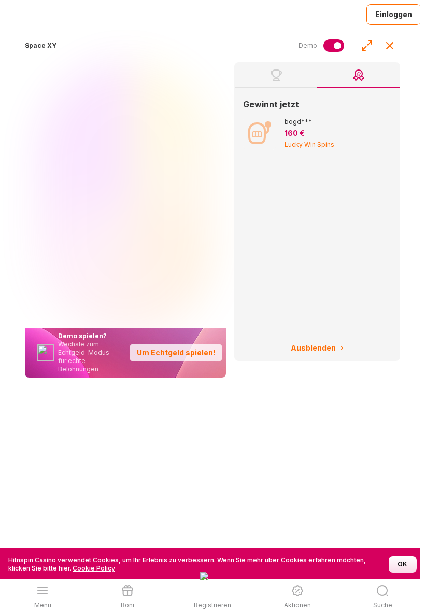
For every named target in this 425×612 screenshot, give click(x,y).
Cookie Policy (94, 568)
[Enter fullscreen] (367, 45)
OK (402, 564)
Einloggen (393, 14)
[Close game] (389, 45)
